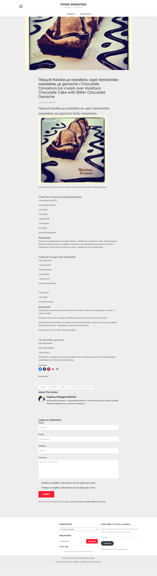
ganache (63, 387)
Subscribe (107, 543)
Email (41, 434)
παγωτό (89, 387)
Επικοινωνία (86, 14)
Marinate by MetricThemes (67, 562)
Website (42, 446)
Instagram (71, 14)
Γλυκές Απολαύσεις (73, 4)
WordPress (96, 562)
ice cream (72, 387)
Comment (42, 457)
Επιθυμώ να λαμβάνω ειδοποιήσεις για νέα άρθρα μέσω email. (68, 487)
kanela (81, 387)
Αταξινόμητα (42, 103)
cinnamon (53, 387)
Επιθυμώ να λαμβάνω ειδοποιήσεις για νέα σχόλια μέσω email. (69, 483)
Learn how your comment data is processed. (88, 501)
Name (41, 423)
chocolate (43, 387)
